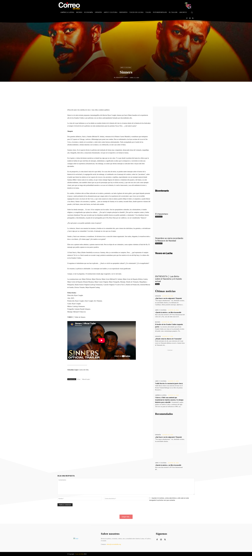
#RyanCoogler (86, 379)
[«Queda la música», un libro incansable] (170, 452)
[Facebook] (187, 18)
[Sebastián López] (112, 77)
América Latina (161, 395)
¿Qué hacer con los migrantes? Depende (168, 298)
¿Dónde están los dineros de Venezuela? (168, 339)
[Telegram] (140, 86)
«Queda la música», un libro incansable (168, 312)
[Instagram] (190, 18)
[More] (144, 86)
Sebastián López (122, 77)
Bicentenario (159, 216)
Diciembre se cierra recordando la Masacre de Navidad (169, 239)
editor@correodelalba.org (114, 544)
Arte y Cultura (125, 67)
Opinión (158, 296)
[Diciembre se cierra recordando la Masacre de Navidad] (170, 228)
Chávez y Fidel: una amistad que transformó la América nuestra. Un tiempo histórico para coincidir (169, 400)
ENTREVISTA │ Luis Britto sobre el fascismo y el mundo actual (168, 279)
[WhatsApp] (135, 86)
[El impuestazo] (170, 204)
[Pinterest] (131, 86)
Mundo (157, 284)
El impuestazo (161, 214)
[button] (192, 12)
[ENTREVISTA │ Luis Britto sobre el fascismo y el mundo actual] (170, 266)
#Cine (78, 379)
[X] (193, 18)
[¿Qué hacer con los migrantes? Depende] (170, 424)
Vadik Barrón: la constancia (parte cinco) (169, 383)
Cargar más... (126, 517)
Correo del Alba (79, 554)
